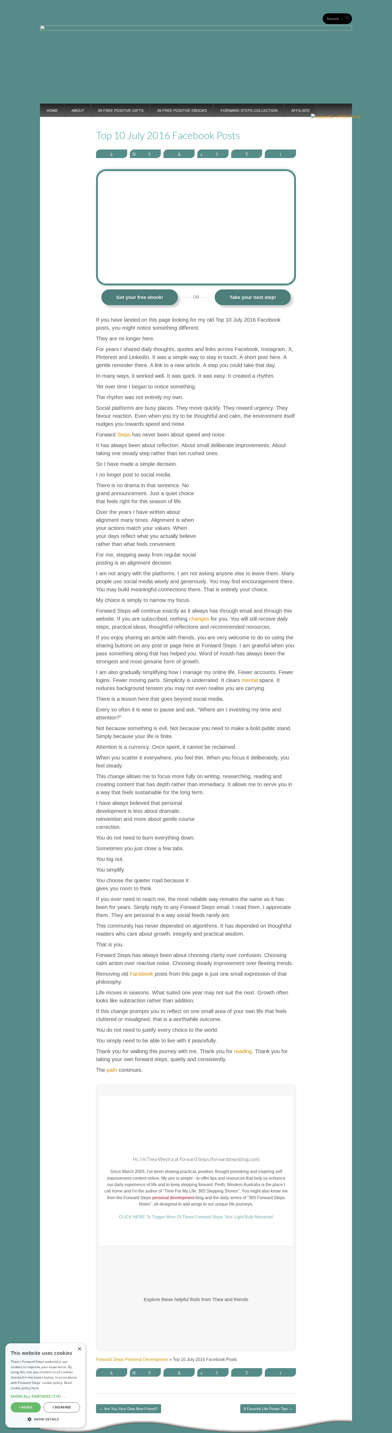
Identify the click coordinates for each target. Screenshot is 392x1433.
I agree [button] (25, 1407)
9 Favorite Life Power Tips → (268, 1409)
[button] (45, 1396)
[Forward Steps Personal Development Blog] (196, 52)
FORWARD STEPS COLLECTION (249, 110)
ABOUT (77, 110)
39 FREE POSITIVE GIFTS (120, 110)
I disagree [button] (62, 1407)
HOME (52, 110)
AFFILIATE (300, 110)
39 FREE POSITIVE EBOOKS (182, 110)
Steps (124, 435)
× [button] (79, 1349)
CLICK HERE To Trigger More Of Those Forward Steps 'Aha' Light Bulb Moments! (196, 1216)
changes (199, 619)
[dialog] (45, 1385)
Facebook (141, 974)
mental (250, 680)
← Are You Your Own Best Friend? (128, 1409)
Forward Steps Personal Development (132, 1359)
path (112, 1070)
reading (243, 1051)
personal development (173, 1197)
